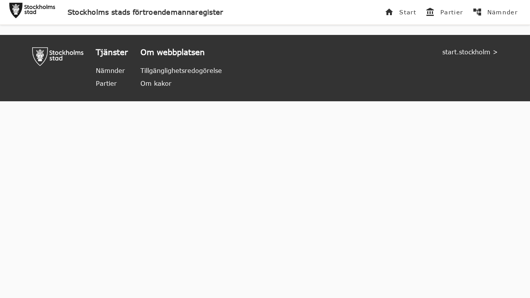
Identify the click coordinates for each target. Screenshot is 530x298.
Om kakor (155, 83)
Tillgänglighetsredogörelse (181, 70)
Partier (106, 83)
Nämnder (110, 70)
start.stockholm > (470, 52)
